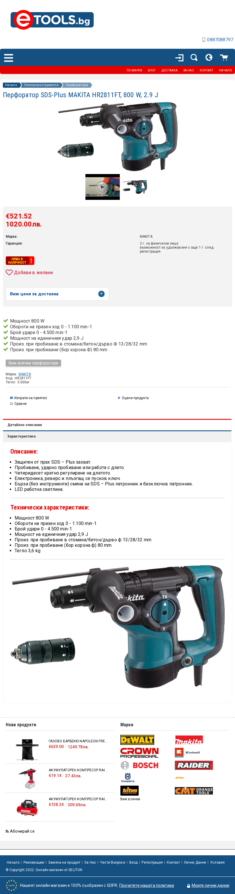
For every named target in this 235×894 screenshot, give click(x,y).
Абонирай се (22, 831)
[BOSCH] (146, 765)
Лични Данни (195, 862)
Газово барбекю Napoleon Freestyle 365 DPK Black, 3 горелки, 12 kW (79, 741)
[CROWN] (146, 753)
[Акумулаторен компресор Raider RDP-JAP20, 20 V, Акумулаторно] (27, 779)
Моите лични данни (210, 885)
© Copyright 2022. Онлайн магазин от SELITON (44, 870)
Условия (217, 862)
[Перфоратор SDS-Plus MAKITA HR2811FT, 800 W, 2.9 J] (135, 192)
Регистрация (152, 862)
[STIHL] (201, 778)
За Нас (90, 862)
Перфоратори (77, 85)
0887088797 (220, 39)
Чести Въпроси (112, 862)
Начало (11, 85)
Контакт (173, 862)
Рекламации (33, 862)
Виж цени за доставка (34, 293)
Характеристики (21, 436)
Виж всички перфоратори (33, 363)
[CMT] (201, 791)
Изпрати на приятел (30, 398)
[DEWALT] (146, 740)
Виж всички (130, 799)
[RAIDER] (201, 765)
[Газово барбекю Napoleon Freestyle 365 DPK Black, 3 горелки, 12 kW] (27, 750)
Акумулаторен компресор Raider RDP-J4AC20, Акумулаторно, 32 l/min (79, 799)
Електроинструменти (41, 85)
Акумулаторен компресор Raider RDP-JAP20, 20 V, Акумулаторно (79, 770)
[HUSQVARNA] (146, 778)
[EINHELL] (201, 753)
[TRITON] (146, 791)
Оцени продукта (135, 398)
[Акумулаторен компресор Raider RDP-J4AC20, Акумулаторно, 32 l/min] (27, 808)
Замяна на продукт (64, 862)
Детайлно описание (24, 425)
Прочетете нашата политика (146, 885)
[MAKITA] (201, 740)
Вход (133, 862)
